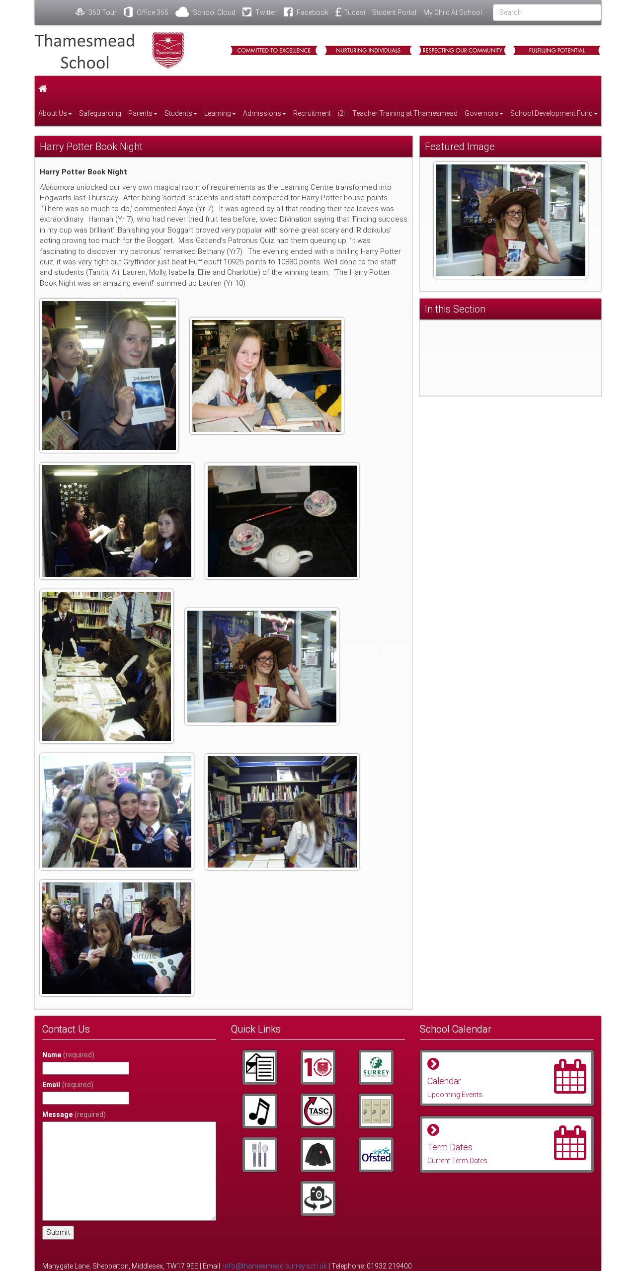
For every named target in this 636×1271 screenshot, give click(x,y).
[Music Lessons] (260, 1111)
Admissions (262, 113)
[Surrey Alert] (376, 1067)
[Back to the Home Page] (124, 50)
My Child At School (452, 12)
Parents (140, 113)
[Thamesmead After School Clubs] (318, 1111)
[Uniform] (318, 1154)
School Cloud (213, 12)
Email (67, 1085)
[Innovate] (260, 1154)
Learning (217, 113)
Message (74, 1114)
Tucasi (354, 12)
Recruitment (312, 113)
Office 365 (151, 12)
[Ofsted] (376, 1154)
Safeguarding (100, 113)
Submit (58, 1232)
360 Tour (102, 12)
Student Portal (394, 12)
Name (68, 1055)
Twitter (265, 12)
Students (178, 113)
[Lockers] (376, 1111)
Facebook (311, 12)
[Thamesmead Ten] (318, 1067)
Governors (481, 113)
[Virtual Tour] (318, 1198)
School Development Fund (551, 113)
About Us (52, 113)
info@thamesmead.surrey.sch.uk (275, 1266)
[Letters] (260, 1067)
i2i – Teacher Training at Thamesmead (398, 113)
